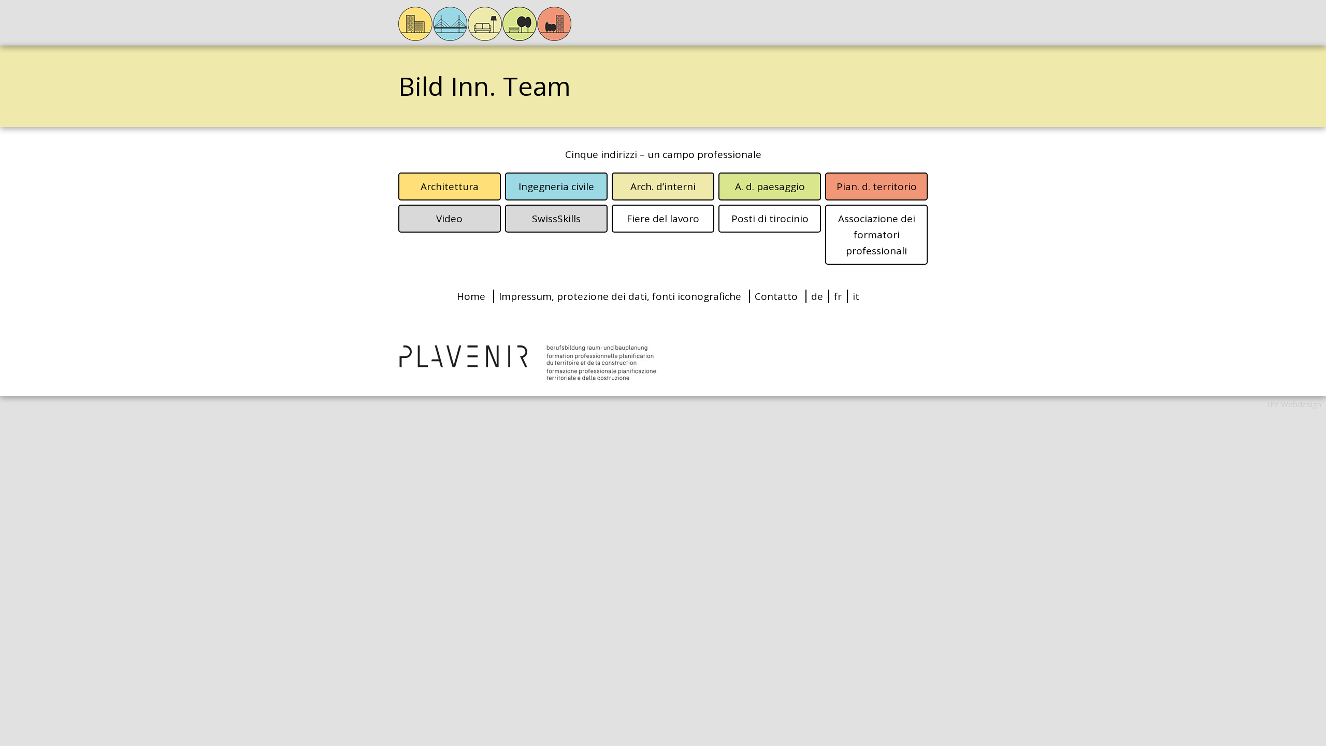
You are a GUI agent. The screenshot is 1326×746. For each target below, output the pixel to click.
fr (838, 296)
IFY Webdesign (1294, 404)
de (817, 296)
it (856, 296)
